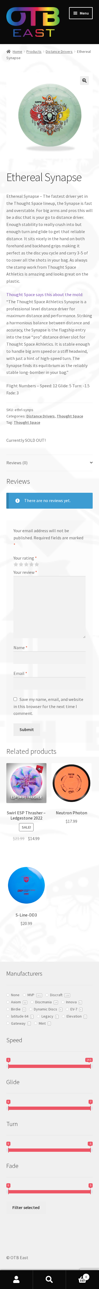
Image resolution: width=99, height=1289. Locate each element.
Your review (25, 572)
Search (49, 1279)
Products (34, 51)
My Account (16, 1279)
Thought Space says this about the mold (44, 294)
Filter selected (26, 1207)
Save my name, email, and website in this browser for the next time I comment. (48, 706)
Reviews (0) (17, 462)
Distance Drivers (59, 51)
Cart (76, 1275)
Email (20, 673)
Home (17, 51)
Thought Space (70, 416)
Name (20, 647)
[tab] (49, 463)
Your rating (25, 558)
